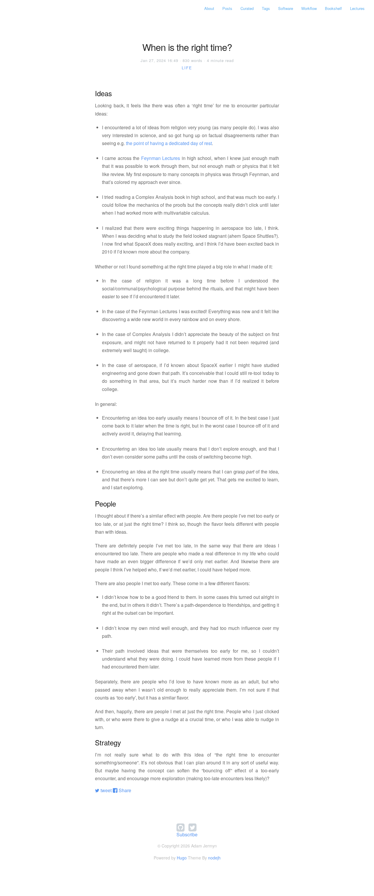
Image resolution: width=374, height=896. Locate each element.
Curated (247, 8)
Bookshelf (333, 8)
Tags (266, 8)
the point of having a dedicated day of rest (169, 143)
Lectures (357, 8)
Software (285, 8)
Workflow (309, 8)
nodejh (214, 858)
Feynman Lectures (160, 158)
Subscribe (187, 834)
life (187, 67)
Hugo (182, 858)
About (209, 8)
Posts (227, 8)
